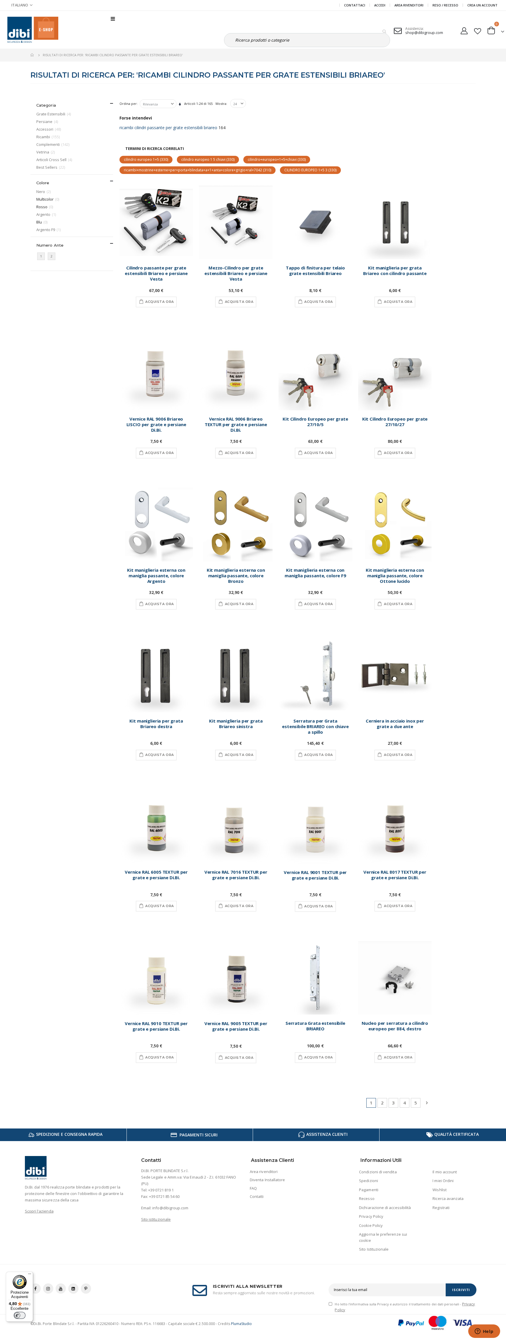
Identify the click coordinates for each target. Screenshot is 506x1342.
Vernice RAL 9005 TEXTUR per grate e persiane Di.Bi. (235, 1026)
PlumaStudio (241, 1323)
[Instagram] (48, 1288)
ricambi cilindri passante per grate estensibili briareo (168, 127)
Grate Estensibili (54, 114)
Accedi (379, 5)
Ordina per (128, 103)
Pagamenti (368, 1189)
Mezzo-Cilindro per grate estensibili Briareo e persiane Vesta (235, 273)
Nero (44, 191)
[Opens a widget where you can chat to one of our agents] (484, 1331)
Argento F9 (49, 229)
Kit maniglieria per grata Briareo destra (156, 723)
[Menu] (29, 1275)
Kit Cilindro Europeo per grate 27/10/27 (395, 421)
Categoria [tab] (46, 105)
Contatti (257, 1196)
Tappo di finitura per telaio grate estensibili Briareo (315, 270)
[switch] (19, 1315)
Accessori (49, 129)
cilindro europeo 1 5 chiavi (208, 159)
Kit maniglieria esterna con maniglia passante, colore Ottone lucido (395, 575)
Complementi (53, 144)
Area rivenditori (264, 1171)
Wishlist (440, 1189)
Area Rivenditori (408, 5)
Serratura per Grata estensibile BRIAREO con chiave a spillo (315, 726)
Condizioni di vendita (377, 1171)
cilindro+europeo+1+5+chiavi (277, 159)
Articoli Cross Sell (54, 159)
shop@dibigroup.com (424, 32)
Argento (46, 214)
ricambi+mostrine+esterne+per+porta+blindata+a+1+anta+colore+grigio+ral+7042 (197, 170)
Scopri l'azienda (39, 1211)
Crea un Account (482, 5)
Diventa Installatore (267, 1179)
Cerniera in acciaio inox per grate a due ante (395, 723)
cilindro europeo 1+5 (146, 159)
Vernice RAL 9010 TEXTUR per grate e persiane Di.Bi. (156, 1026)
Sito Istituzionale (374, 1249)
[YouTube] (61, 1288)
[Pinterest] (86, 1288)
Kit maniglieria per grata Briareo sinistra (235, 723)
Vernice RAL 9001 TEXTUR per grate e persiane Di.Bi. (315, 875)
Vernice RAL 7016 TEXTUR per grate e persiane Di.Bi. (235, 874)
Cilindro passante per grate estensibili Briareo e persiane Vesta (156, 273)
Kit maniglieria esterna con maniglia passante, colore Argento (156, 575)
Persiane (47, 121)
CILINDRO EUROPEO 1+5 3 (310, 170)
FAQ (253, 1188)
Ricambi (48, 136)
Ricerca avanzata (448, 1198)
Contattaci (354, 5)
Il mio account (445, 1171)
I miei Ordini (443, 1180)
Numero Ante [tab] (50, 245)
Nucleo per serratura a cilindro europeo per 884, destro (395, 1026)
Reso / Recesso (445, 5)
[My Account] (464, 29)
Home (32, 55)
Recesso (366, 1198)
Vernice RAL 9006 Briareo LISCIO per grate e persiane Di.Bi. (156, 424)
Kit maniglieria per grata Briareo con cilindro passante (395, 270)
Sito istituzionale (156, 1219)
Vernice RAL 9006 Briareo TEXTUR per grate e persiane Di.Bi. (236, 424)
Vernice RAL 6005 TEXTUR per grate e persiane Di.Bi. (156, 874)
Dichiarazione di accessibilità (385, 1207)
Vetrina (46, 152)
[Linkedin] (73, 1288)
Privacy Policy (371, 1216)
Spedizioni (368, 1180)
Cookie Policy (371, 1225)
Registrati (441, 1207)
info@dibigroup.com (170, 1207)
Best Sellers (51, 167)
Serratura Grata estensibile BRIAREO (315, 1026)
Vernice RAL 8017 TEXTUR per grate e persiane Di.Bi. (394, 874)
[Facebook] (35, 1288)
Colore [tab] (42, 182)
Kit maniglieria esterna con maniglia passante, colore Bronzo (236, 575)
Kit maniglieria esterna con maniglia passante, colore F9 (315, 572)
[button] (22, 5)
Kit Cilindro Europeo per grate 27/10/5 (315, 421)
